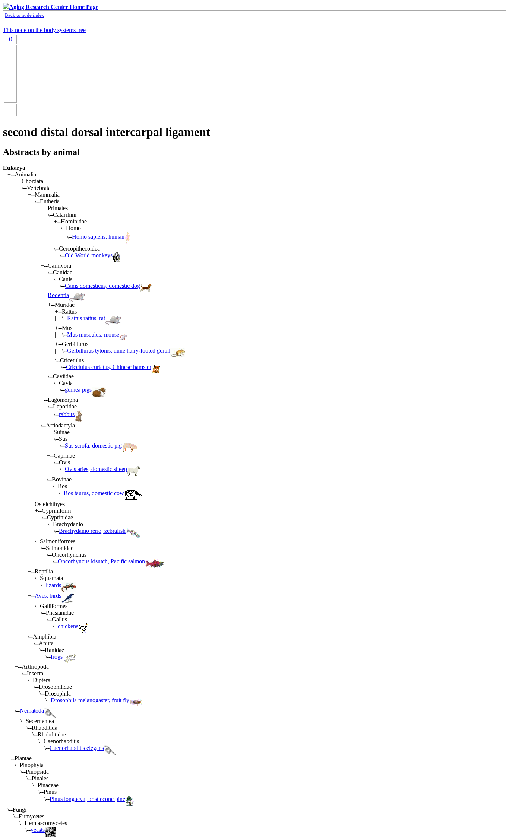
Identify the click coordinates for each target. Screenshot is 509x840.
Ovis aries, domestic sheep (96, 469)
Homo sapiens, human (98, 236)
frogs (57, 656)
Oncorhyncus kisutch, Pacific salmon (101, 561)
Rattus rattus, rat (86, 318)
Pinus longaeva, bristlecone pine (87, 799)
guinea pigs (78, 389)
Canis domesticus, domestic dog (102, 286)
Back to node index (24, 15)
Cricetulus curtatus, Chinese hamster (108, 367)
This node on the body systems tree (44, 30)
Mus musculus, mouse (93, 334)
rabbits (67, 414)
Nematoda (32, 710)
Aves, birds (48, 595)
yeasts (38, 830)
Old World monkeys (89, 255)
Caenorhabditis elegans (77, 748)
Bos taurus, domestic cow (94, 493)
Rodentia (58, 295)
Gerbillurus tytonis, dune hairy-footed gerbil (118, 350)
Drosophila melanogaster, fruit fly (90, 700)
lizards (53, 585)
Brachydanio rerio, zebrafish (92, 531)
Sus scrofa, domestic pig (93, 445)
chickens (68, 626)
